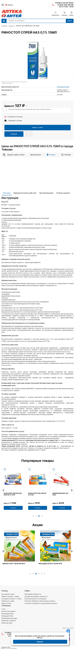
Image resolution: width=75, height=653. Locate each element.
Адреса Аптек (6, 603)
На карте (52, 155)
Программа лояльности (33, 594)
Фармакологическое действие (24, 193)
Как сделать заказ (7, 594)
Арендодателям (7, 616)
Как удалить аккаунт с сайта (11, 599)
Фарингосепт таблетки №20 (13, 563)
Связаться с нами (7, 601)
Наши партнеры (6, 623)
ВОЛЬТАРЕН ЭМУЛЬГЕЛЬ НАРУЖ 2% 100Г (13, 494)
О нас (3, 609)
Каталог (11, 26)
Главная (4, 26)
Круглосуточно (35, 155)
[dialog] (40, 639)
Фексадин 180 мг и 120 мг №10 (50, 563)
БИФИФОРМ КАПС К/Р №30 (60, 494)
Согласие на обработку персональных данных (41, 603)
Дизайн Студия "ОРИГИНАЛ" (9, 648)
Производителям (7, 614)
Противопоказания (46, 193)
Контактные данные (8, 611)
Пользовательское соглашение (36, 599)
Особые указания (63, 193)
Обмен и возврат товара (10, 596)
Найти (69, 21)
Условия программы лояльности (36, 596)
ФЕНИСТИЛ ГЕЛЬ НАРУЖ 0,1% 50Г (37, 494)
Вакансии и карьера (8, 620)
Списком (67, 155)
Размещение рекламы (9, 618)
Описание (7, 193)
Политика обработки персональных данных (40, 601)
